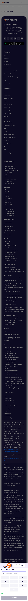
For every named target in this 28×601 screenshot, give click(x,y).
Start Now (14, 597)
